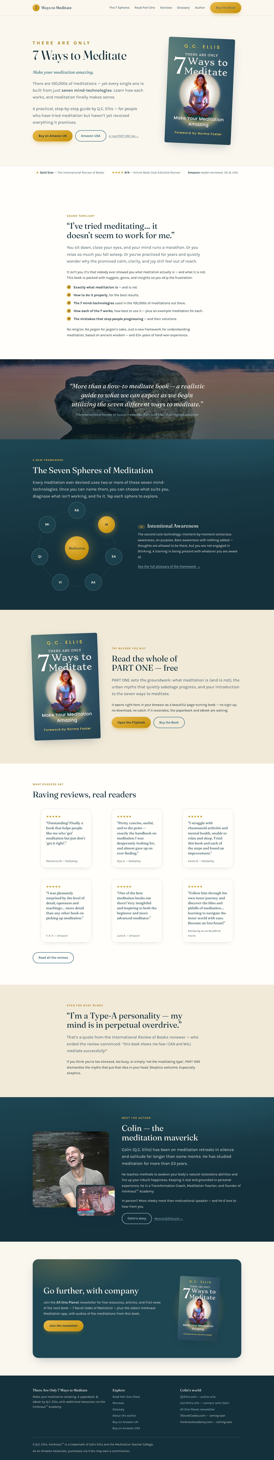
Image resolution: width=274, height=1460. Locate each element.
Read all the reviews (53, 957)
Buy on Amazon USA (126, 1428)
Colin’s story (137, 1218)
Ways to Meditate (53, 7)
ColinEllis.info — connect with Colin (204, 1403)
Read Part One (145, 7)
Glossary (183, 7)
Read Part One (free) (126, 1397)
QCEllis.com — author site (198, 1397)
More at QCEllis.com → (168, 1218)
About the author (124, 1415)
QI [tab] (40, 557)
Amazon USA (90, 136)
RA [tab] (77, 510)
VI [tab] (60, 582)
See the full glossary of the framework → (169, 562)
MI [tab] (47, 524)
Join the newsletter (64, 1326)
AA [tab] (93, 582)
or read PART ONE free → (124, 135)
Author (200, 7)
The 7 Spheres (119, 7)
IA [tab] (106, 524)
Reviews (166, 7)
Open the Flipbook (131, 722)
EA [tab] (114, 557)
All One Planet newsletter (197, 1409)
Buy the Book (225, 7)
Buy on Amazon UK (53, 136)
